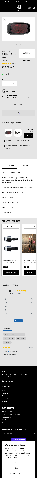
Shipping (4, 420)
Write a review (18, 320)
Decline (17, 468)
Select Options (11, 273)
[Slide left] (16, 45)
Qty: (3, 79)
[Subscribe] (34, 433)
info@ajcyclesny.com (8, 381)
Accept (17, 463)
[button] (2, 8)
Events (4, 396)
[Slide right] (20, 45)
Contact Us (5, 399)
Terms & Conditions (8, 417)
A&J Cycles (32, 226)
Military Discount (7, 411)
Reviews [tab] (8, 328)
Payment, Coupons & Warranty (11, 414)
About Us (4, 390)
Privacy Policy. (13, 457)
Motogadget (11, 226)
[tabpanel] (18, 348)
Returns (4, 423)
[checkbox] (7, 342)
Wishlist (4, 401)
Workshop (5, 393)
